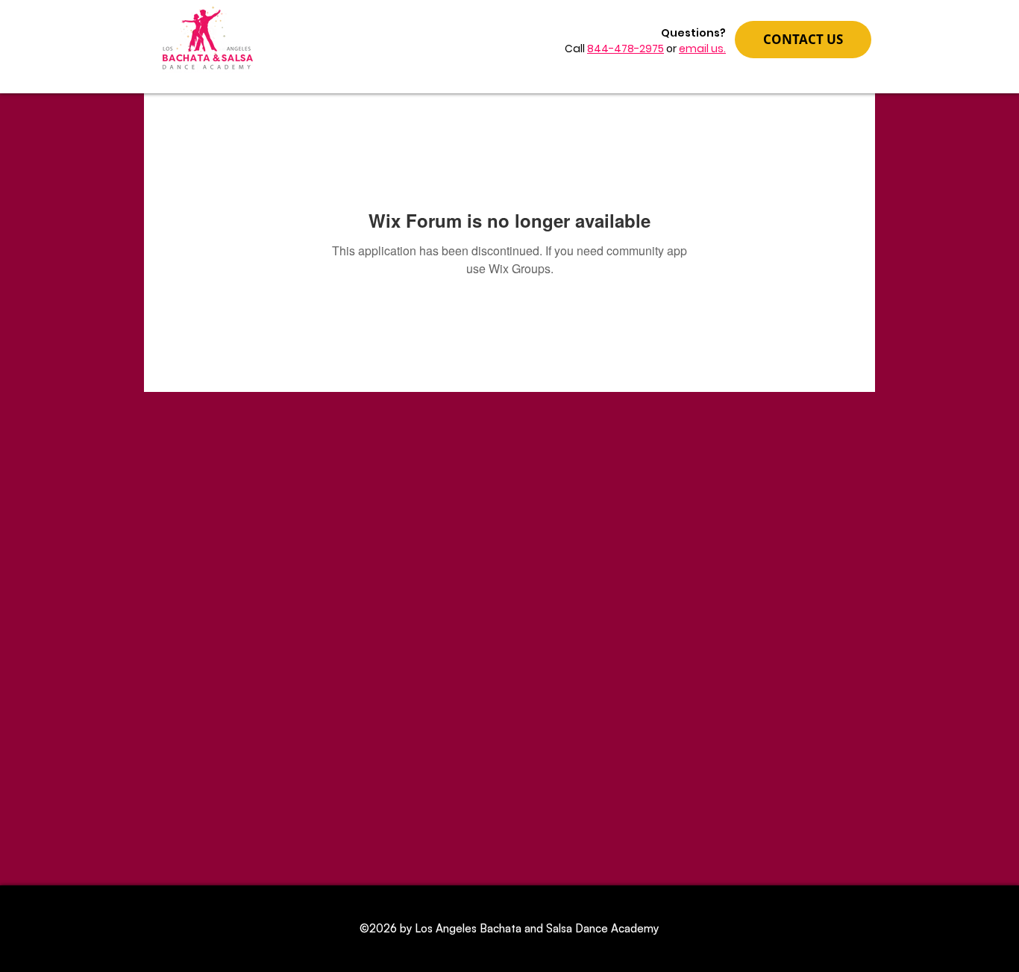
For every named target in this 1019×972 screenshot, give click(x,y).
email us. (702, 48)
